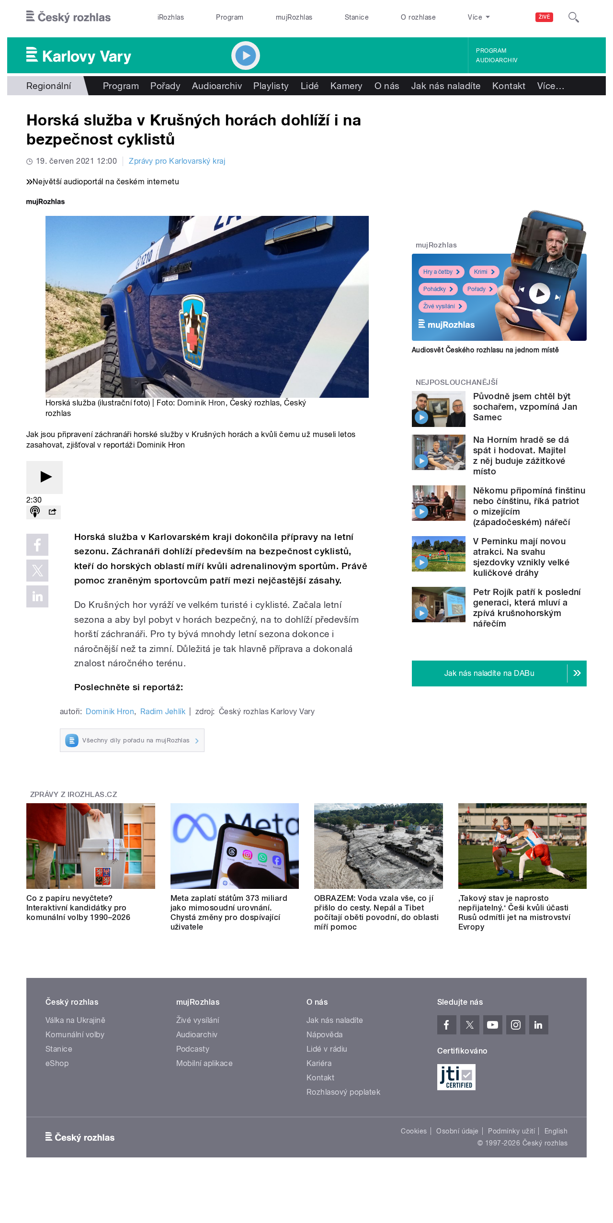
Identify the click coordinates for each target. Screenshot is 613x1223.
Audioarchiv (496, 60)
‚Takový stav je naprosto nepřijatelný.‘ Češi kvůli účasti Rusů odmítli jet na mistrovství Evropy (514, 912)
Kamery (346, 85)
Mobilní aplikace (204, 1063)
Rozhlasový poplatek (343, 1092)
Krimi (481, 272)
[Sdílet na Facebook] (37, 545)
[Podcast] (35, 512)
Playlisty (271, 85)
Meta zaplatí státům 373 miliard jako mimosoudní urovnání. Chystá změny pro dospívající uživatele (229, 912)
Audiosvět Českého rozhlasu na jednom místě (485, 350)
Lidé (310, 85)
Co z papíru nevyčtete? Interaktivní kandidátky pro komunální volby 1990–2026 (78, 908)
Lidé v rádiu (327, 1049)
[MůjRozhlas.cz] (45, 202)
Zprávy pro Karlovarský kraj (177, 161)
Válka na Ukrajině (75, 1020)
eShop (56, 1063)
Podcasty (193, 1049)
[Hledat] (574, 17)
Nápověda (324, 1034)
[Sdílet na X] (37, 571)
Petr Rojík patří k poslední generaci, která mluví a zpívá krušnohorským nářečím (527, 607)
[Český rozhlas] (68, 17)
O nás (387, 85)
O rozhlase (418, 17)
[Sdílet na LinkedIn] (37, 596)
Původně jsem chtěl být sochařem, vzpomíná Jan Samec (525, 406)
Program (229, 17)
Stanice (357, 17)
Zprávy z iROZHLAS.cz (73, 794)
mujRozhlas (294, 17)
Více (551, 85)
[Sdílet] (52, 512)
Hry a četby (438, 272)
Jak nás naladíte (446, 85)
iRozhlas (171, 17)
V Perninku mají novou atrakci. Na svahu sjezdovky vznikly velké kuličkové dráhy (521, 557)
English (556, 1131)
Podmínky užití (511, 1131)
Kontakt (509, 85)
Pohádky (434, 289)
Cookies (414, 1131)
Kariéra (318, 1063)
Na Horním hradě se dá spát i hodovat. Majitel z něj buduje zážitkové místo (521, 455)
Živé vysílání (439, 306)
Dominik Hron (201, 402)
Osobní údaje (457, 1131)
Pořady (165, 85)
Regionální (48, 85)
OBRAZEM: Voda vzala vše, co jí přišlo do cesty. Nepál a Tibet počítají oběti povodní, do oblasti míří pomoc (376, 912)
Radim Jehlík (163, 711)
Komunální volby (74, 1034)
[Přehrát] (44, 477)
